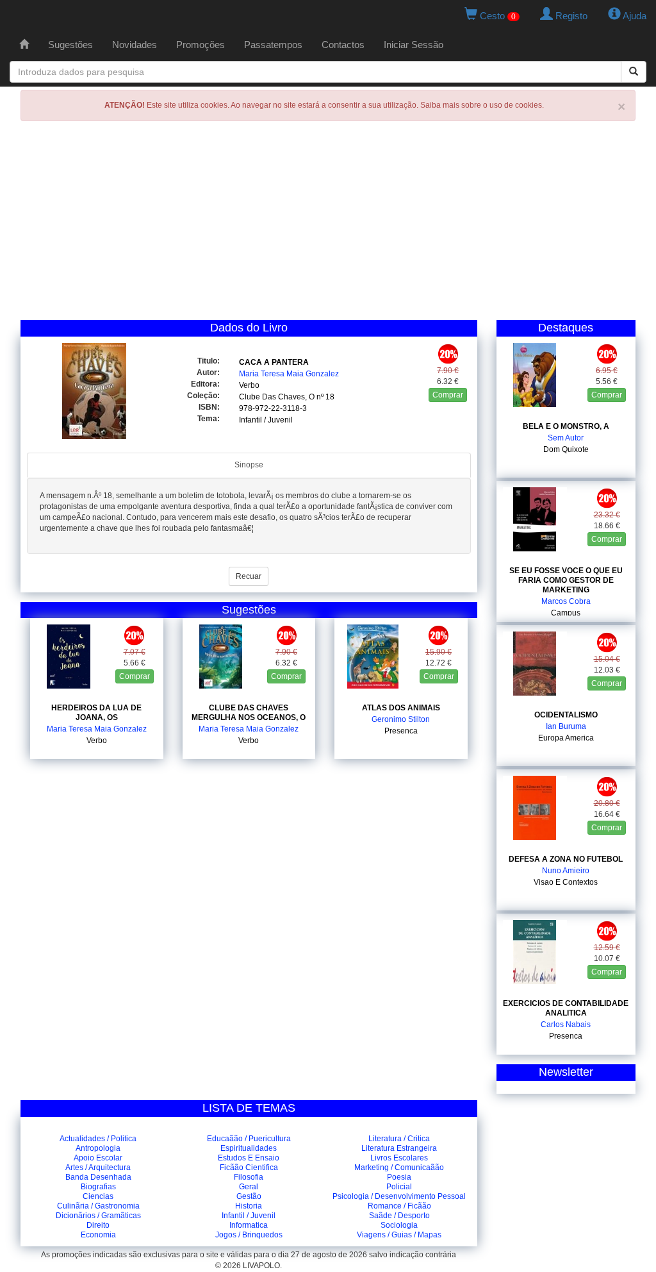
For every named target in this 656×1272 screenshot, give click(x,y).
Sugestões (70, 44)
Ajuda (633, 15)
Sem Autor (566, 437)
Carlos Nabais (566, 1024)
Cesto (496, 15)
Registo (570, 15)
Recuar (248, 576)
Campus (565, 612)
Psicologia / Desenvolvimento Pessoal (399, 1196)
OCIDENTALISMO (566, 714)
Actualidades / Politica (98, 1138)
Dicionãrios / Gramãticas (98, 1215)
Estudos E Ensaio (248, 1157)
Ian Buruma (566, 726)
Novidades (134, 44)
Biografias (98, 1186)
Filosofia (248, 1177)
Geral (248, 1186)
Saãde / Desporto (399, 1215)
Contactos (343, 44)
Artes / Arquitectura (98, 1167)
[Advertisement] (328, 224)
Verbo (249, 385)
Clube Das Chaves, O (277, 396)
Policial (399, 1186)
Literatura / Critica (399, 1138)
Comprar (447, 394)
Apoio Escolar (98, 1157)
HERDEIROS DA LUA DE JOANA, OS (96, 712)
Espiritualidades (248, 1148)
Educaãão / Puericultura (249, 1138)
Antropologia (98, 1148)
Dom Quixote (566, 449)
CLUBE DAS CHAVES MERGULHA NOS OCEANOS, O (249, 712)
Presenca (401, 730)
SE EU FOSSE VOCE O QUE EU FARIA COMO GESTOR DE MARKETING (566, 580)
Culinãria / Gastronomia (98, 1205)
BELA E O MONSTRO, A (566, 426)
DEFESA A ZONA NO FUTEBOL (566, 859)
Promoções (200, 44)
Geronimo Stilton (401, 719)
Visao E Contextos (566, 882)
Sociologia (399, 1225)
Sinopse (248, 464)
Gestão (248, 1196)
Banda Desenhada (98, 1177)
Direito (98, 1225)
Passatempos (273, 44)
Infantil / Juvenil (266, 419)
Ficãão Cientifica (249, 1167)
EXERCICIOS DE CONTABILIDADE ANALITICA (565, 1008)
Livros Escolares (399, 1157)
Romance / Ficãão (399, 1205)
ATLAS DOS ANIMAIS (401, 707)
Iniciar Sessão (413, 44)
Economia (98, 1234)
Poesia (399, 1177)
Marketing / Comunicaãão (399, 1167)
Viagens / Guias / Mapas (399, 1234)
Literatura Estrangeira (399, 1148)
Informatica (248, 1225)
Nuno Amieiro (565, 870)
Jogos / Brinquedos (249, 1234)
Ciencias (98, 1196)
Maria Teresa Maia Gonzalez (289, 373)
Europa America (566, 737)
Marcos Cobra (566, 601)
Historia (248, 1205)
